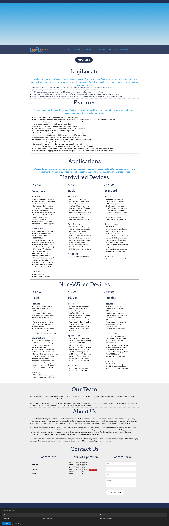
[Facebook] (42, 479)
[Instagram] (53, 479)
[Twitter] (46, 479)
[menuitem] (67, 49)
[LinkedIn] (49, 479)
